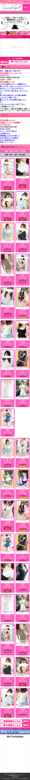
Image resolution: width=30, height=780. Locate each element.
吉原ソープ (9, 58)
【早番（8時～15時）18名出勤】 (15, 155)
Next (27, 22)
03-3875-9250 (16, 776)
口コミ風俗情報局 (18, 58)
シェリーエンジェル (14, 778)
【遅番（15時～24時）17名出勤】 (15, 151)
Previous (2, 22)
